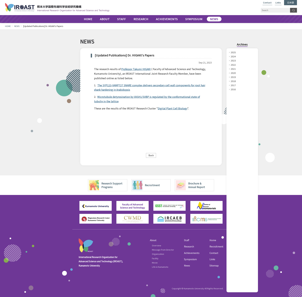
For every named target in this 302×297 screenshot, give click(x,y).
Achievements (191, 252)
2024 (233, 56)
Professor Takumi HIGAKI (136, 69)
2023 (233, 60)
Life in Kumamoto (160, 266)
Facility (155, 258)
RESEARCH (141, 19)
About (153, 240)
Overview (156, 245)
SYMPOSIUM (193, 19)
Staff (186, 240)
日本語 (290, 2)
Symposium (190, 259)
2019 (233, 77)
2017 (233, 85)
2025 (233, 52)
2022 (233, 64)
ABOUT (105, 19)
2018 (233, 81)
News (187, 265)
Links (278, 2)
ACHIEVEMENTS (167, 19)
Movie (155, 262)
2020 (233, 72)
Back (151, 155)
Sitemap (214, 265)
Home (213, 240)
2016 (233, 89)
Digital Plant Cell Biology (172, 108)
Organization (158, 253)
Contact (267, 2)
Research (189, 246)
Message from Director (163, 249)
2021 (233, 68)
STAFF (121, 19)
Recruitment (216, 246)
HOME (88, 19)
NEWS (214, 19)
